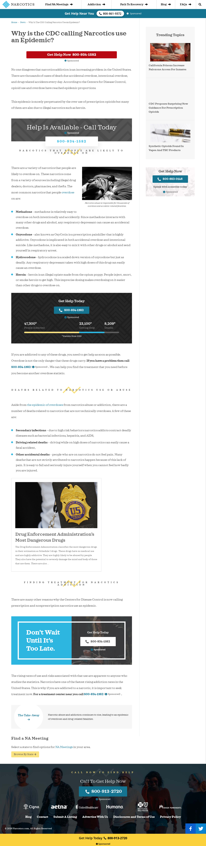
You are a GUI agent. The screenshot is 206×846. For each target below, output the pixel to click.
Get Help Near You (79, 13)
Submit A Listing (65, 817)
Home (14, 22)
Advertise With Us (95, 817)
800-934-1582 (71, 141)
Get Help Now (71, 54)
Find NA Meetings (56, 4)
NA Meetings (64, 747)
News (23, 22)
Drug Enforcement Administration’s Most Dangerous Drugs (54, 537)
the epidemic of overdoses (45, 405)
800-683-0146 (173, 179)
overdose (68, 192)
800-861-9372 (112, 13)
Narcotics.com (21, 828)
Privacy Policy (170, 817)
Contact (42, 817)
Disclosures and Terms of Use (134, 817)
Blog (163, 4)
